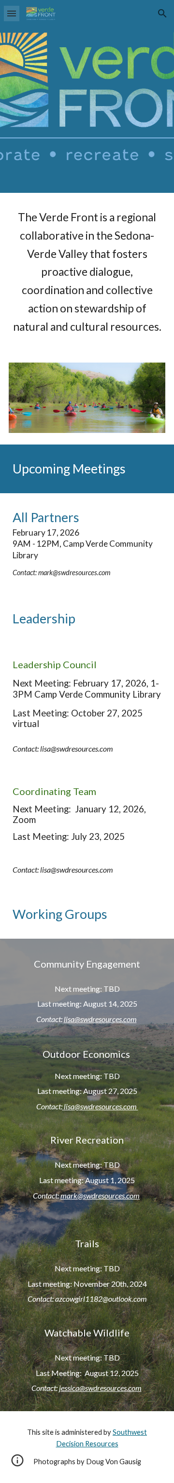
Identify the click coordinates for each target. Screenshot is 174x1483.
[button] (11, 13)
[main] (87, 271)
